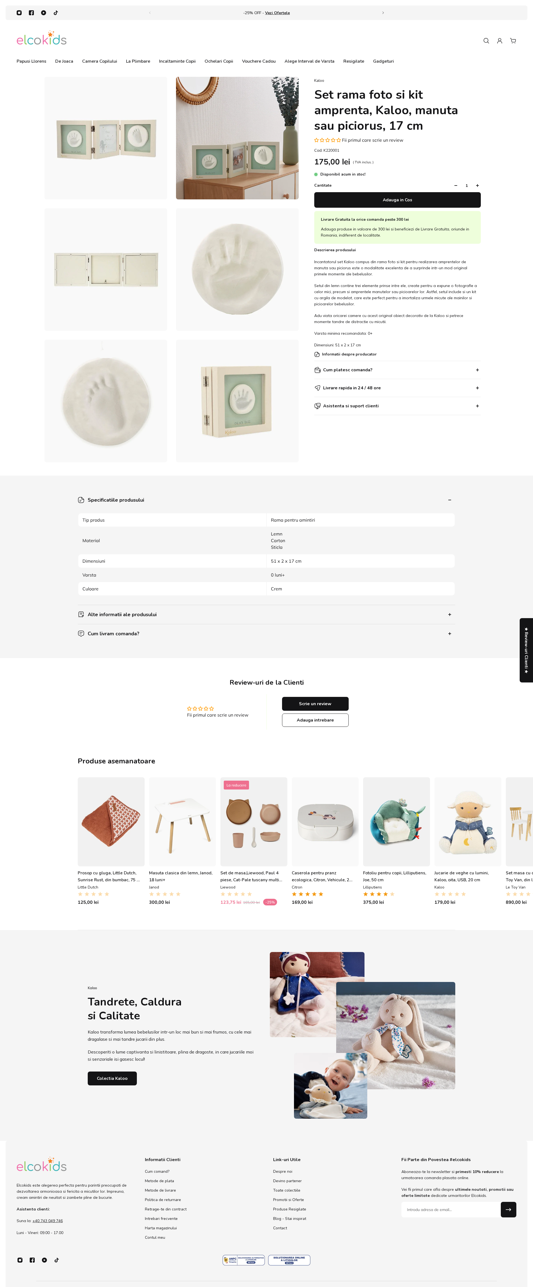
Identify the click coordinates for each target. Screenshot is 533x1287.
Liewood (227, 887)
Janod (154, 887)
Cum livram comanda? (113, 633)
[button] (328, 140)
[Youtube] (43, 13)
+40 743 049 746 (47, 1220)
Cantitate (322, 185)
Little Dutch (88, 887)
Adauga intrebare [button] (315, 720)
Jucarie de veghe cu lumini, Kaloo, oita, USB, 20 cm (461, 876)
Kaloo (319, 80)
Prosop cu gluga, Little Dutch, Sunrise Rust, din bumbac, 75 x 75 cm (108, 876)
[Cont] (499, 41)
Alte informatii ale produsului (122, 614)
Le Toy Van (516, 887)
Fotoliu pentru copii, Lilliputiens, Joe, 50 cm (394, 876)
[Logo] (42, 40)
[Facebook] (31, 13)
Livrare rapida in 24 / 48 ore (352, 388)
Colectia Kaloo (112, 1078)
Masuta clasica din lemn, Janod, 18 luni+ (180, 876)
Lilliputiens (372, 887)
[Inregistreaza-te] (508, 1209)
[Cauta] (486, 41)
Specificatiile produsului (116, 500)
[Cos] (513, 41)
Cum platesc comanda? (348, 370)
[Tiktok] (56, 13)
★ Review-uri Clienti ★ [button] (526, 650)
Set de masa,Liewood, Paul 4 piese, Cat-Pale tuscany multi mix (249, 876)
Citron (297, 887)
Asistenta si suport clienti (351, 406)
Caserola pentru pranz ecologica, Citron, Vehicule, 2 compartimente (320, 876)
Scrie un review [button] (315, 704)
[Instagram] (19, 13)
